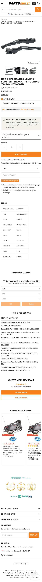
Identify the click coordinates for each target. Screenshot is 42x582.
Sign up (33, 535)
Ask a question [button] (21, 398)
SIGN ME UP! (10, 575)
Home (3, 19)
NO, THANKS (10, 578)
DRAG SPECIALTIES (10, 88)
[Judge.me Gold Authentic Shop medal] (5, 486)
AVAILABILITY (9, 99)
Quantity (4, 142)
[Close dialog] (40, 562)
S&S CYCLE (6, 455)
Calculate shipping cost (10, 181)
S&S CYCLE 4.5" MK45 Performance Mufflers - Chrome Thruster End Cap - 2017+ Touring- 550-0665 (13, 449)
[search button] (38, 9)
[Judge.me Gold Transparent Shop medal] (16, 486)
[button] (34, 3)
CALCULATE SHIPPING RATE (12, 160)
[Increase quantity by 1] (20, 147)
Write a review (21, 392)
